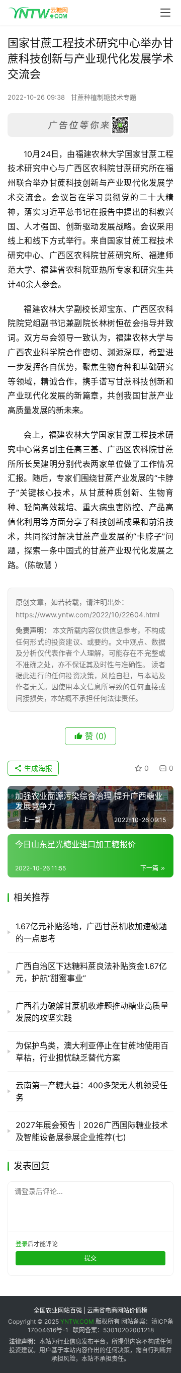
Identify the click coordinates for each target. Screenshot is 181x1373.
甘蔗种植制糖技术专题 (103, 97)
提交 (90, 1258)
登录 (22, 1244)
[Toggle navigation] (165, 13)
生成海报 (37, 768)
